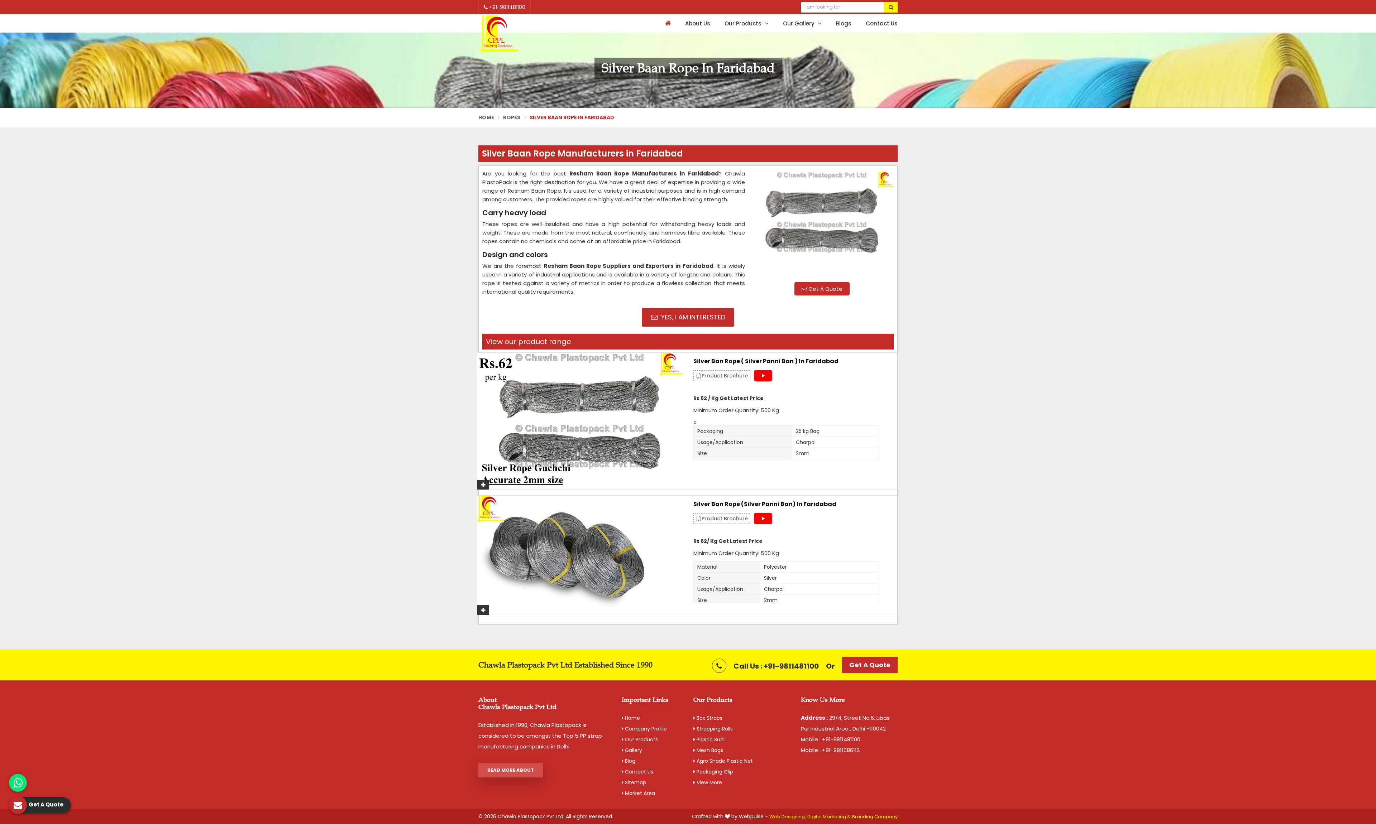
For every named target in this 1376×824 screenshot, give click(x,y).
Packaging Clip (714, 771)
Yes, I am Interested (692, 317)
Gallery (633, 750)
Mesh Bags (709, 750)
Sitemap (635, 782)
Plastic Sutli (710, 739)
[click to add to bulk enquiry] (483, 485)
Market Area (639, 793)
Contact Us (882, 23)
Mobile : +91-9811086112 (830, 750)
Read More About (510, 770)
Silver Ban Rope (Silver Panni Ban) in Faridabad (764, 504)
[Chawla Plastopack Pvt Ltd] (499, 34)
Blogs (843, 23)
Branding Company (875, 816)
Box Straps (708, 718)
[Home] (667, 23)
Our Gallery (799, 23)
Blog (629, 761)
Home (486, 117)
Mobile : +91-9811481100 (830, 739)
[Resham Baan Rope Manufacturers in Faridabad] (822, 223)
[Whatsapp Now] (18, 783)
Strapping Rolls (714, 728)
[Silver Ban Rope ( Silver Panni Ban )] (580, 421)
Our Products (744, 23)
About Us (697, 23)
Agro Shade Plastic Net (724, 761)
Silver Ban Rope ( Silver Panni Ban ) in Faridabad (765, 361)
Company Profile (645, 728)
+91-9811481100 (506, 7)
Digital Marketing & (829, 816)
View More (708, 782)
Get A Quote (824, 289)
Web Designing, (787, 816)
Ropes (512, 117)
